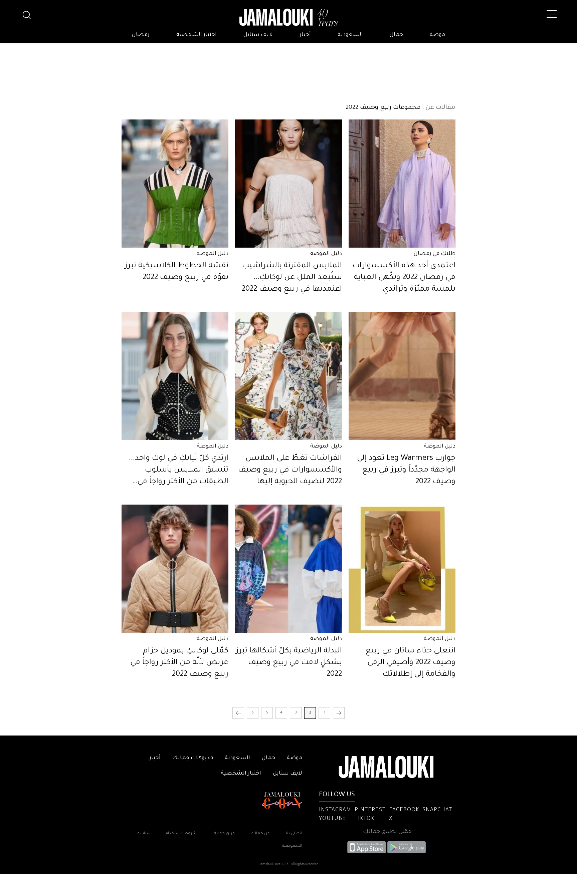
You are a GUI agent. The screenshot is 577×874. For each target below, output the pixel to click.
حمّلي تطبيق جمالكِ (387, 832)
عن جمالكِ (260, 834)
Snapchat (437, 810)
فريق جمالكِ (223, 834)
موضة (437, 35)
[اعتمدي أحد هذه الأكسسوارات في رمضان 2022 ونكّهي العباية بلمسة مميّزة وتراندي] (402, 183)
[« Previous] (339, 713)
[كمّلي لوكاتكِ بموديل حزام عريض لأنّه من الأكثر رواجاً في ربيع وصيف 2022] (175, 569)
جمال (396, 35)
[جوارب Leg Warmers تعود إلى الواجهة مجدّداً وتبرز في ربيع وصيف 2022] (402, 376)
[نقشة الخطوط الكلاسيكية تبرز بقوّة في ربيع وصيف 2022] (175, 183)
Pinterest (370, 810)
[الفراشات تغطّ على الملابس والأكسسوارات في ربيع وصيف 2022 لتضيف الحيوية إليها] (288, 376)
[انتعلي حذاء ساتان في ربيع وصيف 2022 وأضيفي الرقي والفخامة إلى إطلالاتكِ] (402, 569)
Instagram (335, 810)
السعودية (350, 35)
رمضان (141, 35)
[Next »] (238, 713)
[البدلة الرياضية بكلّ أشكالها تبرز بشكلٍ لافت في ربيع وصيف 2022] (288, 569)
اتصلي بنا (294, 834)
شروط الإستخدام (180, 834)
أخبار (305, 35)
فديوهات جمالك (192, 758)
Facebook (404, 810)
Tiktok (364, 819)
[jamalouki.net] (288, 17)
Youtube (332, 819)
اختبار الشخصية (196, 35)
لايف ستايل (258, 35)
